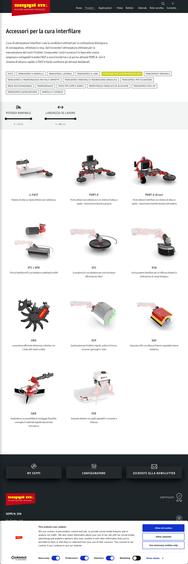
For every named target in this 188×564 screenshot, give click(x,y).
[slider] (6, 119)
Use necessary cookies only (163, 545)
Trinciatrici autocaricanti (22, 92)
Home (79, 8)
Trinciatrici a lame (87, 73)
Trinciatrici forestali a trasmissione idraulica (91, 79)
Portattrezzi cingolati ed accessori (109, 86)
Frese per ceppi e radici (71, 86)
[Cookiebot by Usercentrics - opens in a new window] (19, 558)
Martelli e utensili (52, 92)
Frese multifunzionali (20, 86)
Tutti (10, 73)
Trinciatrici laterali (60, 73)
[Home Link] (31, 8)
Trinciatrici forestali (158, 73)
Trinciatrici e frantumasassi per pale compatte (34, 79)
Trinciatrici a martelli (31, 73)
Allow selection (163, 536)
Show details (153, 558)
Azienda (142, 8)
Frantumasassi (45, 86)
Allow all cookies (163, 528)
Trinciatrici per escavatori (137, 79)
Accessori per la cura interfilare (122, 73)
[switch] (84, 558)
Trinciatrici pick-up (144, 86)
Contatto (171, 8)
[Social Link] (179, 518)
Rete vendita (157, 8)
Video (120, 8)
